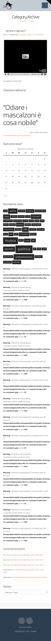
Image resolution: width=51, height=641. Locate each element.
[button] (45, 5)
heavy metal (36, 224)
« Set (5, 195)
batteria (30, 210)
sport (44, 249)
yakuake (16, 262)
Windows (38, 256)
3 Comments (39, 34)
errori (31, 221)
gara (36, 221)
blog (6, 216)
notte (27, 240)
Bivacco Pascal (40, 211)
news (21, 240)
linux (5, 234)
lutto (16, 234)
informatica (8, 229)
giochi (6, 224)
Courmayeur (8, 221)
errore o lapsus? (16, 30)
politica (23, 34)
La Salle (32, 229)
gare (42, 221)
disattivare (17, 221)
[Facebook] (21, 620)
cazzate (21, 216)
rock (39, 249)
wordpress (7, 262)
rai (35, 249)
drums (25, 221)
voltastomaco (23, 257)
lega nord (40, 229)
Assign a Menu (25, 627)
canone (14, 216)
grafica (20, 224)
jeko (25, 229)
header (27, 224)
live (11, 234)
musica (10, 240)
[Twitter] (29, 620)
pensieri (9, 249)
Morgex (33, 234)
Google (12, 224)
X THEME (32, 631)
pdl (33, 240)
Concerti (36, 216)
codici (28, 216)
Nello (5, 564)
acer (5, 211)
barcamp (22, 211)
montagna (24, 234)
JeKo (5, 555)
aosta (13, 211)
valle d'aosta (8, 256)
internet (18, 229)
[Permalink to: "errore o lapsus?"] (25, 57)
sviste (29, 34)
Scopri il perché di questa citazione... (17, 135)
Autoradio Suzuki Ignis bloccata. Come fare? (26, 555)
